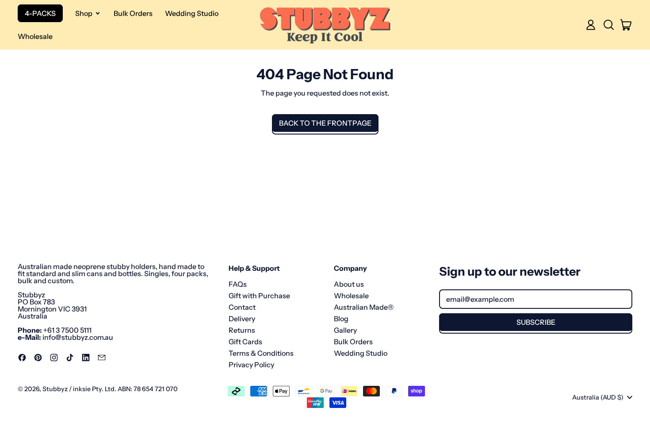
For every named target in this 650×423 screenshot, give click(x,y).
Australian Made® (364, 307)
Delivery (242, 318)
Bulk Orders (133, 13)
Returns (242, 330)
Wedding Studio (191, 13)
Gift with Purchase (259, 295)
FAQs (238, 284)
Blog (341, 318)
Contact (242, 307)
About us (349, 284)
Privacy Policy (251, 364)
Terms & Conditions (261, 353)
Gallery (345, 330)
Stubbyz (55, 389)
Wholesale (35, 36)
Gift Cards (245, 341)
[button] (608, 25)
